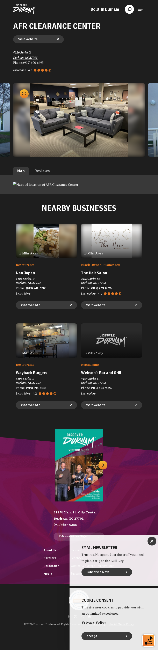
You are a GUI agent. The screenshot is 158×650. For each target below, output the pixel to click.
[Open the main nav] (140, 9)
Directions (19, 70)
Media (48, 574)
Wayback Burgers (31, 372)
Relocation (51, 566)
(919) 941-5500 (36, 288)
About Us (50, 550)
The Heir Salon (94, 272)
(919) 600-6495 (33, 63)
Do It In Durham (105, 9)
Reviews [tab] (42, 171)
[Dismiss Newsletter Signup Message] (152, 541)
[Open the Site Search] (129, 9)
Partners (50, 558)
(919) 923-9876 (101, 288)
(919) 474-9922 (101, 388)
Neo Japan (25, 272)
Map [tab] (21, 171)
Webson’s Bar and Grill (101, 372)
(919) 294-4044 (36, 388)
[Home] (24, 9)
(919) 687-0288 (65, 525)
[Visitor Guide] (79, 465)
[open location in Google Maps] (45, 184)
